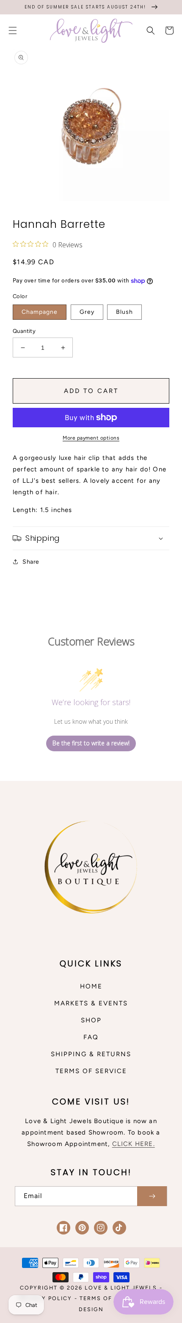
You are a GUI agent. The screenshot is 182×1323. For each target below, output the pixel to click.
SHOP (91, 1020)
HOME (91, 986)
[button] (12, 30)
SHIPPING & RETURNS (91, 1054)
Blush (124, 312)
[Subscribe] (152, 1196)
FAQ (91, 1037)
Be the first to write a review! (91, 743)
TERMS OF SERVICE (91, 1071)
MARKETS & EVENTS (91, 1003)
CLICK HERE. (133, 1144)
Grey (87, 312)
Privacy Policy (45, 1298)
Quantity (24, 331)
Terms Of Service (111, 1298)
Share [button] (30, 561)
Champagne (40, 312)
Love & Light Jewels (121, 1287)
